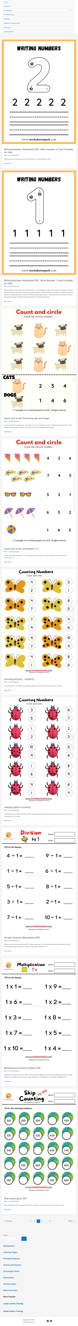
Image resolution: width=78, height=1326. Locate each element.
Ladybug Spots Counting (17, 807)
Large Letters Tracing (13, 1303)
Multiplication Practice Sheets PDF (22, 1068)
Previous (8, 1221)
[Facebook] (48, 1321)
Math (5, 155)
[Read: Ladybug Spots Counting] (39, 749)
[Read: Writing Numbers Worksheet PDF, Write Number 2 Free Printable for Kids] (39, 92)
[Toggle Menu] (70, 11)
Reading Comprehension (12, 23)
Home (6, 2)
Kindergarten (8, 10)
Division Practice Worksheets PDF (22, 937)
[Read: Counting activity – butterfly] (39, 621)
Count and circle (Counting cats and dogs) (26, 418)
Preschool (7, 6)
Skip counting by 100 (15, 1198)
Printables (7, 19)
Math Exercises (10, 1290)
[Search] (24, 1239)
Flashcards (7, 27)
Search (5, 1235)
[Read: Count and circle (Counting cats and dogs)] (39, 360)
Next (71, 1221)
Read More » (8, 164)
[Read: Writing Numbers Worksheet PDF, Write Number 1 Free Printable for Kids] (39, 223)
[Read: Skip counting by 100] (39, 1141)
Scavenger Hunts (11, 1271)
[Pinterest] (51, 1321)
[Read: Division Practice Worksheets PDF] (39, 880)
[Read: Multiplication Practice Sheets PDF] (39, 1010)
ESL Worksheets (9, 15)
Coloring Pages (9, 31)
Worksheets (8, 1246)
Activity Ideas (9, 1284)
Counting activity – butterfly (19, 679)
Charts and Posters (12, 1265)
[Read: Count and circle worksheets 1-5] (39, 491)
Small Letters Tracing (13, 1311)
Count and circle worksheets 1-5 (21, 548)
